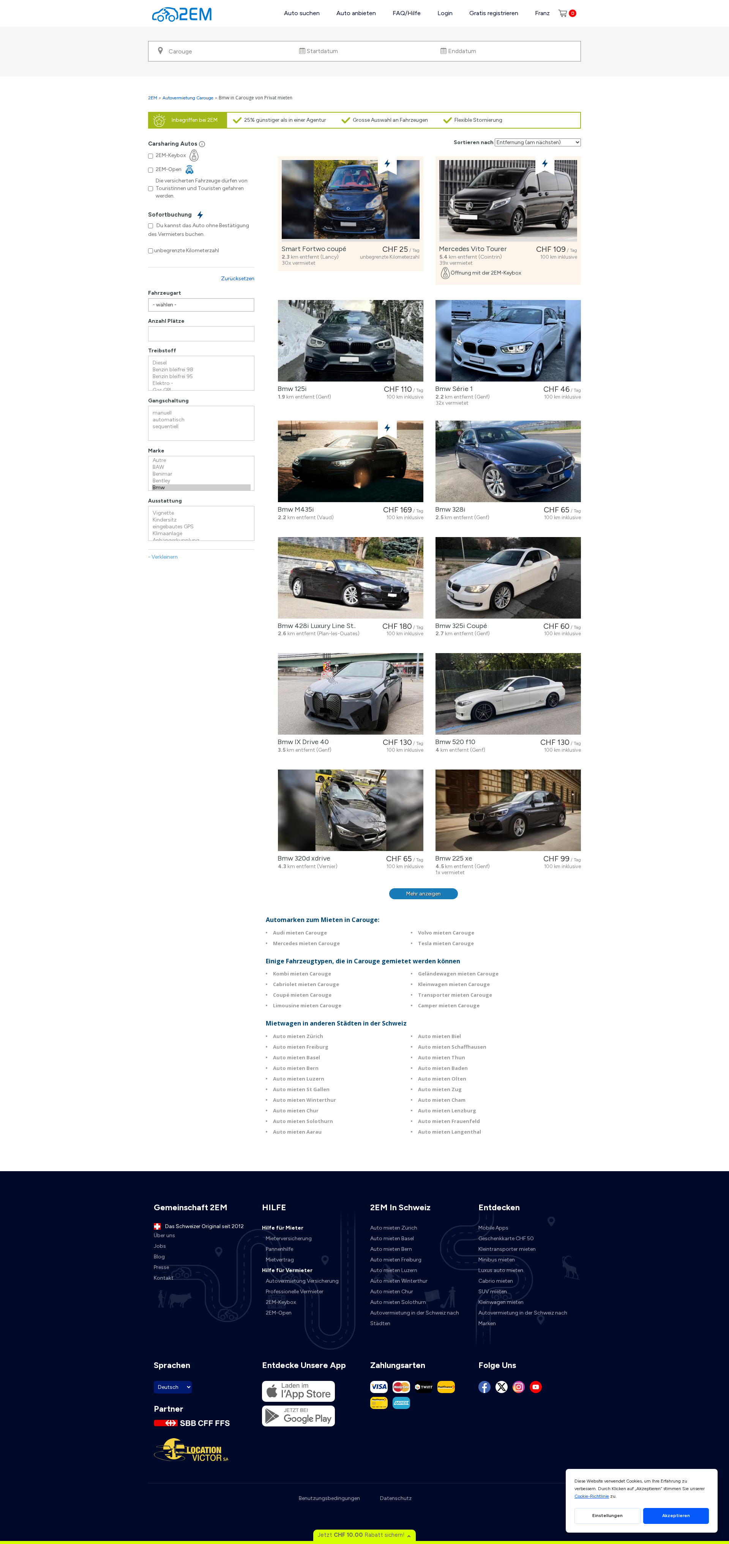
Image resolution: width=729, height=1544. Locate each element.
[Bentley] (201, 480)
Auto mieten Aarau (297, 1131)
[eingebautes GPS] (201, 526)
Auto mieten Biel (439, 1036)
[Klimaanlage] (201, 533)
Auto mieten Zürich (298, 1036)
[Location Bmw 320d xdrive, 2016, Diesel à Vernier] (350, 810)
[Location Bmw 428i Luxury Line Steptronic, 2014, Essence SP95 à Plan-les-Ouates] (350, 578)
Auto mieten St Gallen (301, 1089)
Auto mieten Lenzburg (447, 1110)
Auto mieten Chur (296, 1110)
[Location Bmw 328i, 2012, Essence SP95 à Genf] (508, 461)
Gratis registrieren (493, 13)
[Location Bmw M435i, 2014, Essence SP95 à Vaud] (350, 461)
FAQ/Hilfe (407, 13)
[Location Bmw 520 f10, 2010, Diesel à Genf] (508, 694)
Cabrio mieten (495, 1281)
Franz (542, 13)
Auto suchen (302, 13)
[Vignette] (201, 513)
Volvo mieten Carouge (446, 932)
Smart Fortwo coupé (312, 249)
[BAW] (201, 467)
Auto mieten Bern (296, 1068)
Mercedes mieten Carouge (306, 943)
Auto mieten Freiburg (300, 1046)
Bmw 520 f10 (453, 742)
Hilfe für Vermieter (287, 1270)
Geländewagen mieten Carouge (458, 973)
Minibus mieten (496, 1260)
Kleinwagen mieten (501, 1302)
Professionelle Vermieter (294, 1291)
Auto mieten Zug (440, 1089)
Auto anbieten (356, 13)
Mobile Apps (493, 1228)
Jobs (160, 1246)
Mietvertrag (280, 1260)
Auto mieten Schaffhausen (452, 1046)
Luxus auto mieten (500, 1270)
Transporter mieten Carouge (455, 994)
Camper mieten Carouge (449, 1005)
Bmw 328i (448, 509)
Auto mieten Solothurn (303, 1121)
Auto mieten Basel (296, 1057)
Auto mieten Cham (441, 1099)
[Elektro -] (201, 383)
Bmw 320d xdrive (302, 858)
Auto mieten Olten (442, 1078)
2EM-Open (279, 1313)
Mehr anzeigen (423, 894)
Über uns (164, 1235)
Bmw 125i (291, 389)
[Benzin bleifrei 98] (201, 369)
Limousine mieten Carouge (307, 1005)
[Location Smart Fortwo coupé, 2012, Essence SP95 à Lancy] (351, 201)
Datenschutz (396, 1498)
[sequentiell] (201, 426)
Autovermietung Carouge (188, 98)
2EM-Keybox (281, 1302)
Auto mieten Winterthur (304, 1099)
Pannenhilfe (279, 1249)
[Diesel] (201, 363)
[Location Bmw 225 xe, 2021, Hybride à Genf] (508, 810)
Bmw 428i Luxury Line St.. (315, 626)
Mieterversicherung (289, 1238)
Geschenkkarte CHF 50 (506, 1238)
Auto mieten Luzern (298, 1078)
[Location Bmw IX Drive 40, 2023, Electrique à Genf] (350, 694)
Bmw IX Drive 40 (302, 742)
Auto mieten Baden (443, 1068)
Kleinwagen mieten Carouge (454, 984)
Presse (161, 1267)
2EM (152, 98)
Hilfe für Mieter (282, 1228)
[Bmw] (201, 487)
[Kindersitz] (201, 520)
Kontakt (164, 1278)
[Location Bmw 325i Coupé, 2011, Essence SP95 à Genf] (508, 578)
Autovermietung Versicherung (302, 1281)
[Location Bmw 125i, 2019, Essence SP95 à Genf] (350, 341)
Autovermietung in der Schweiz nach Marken (522, 1318)
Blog (159, 1256)
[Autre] (201, 460)
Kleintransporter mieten (507, 1249)
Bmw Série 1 (452, 389)
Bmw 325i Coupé (459, 626)
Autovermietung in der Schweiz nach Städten (414, 1318)
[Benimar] (201, 474)
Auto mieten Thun (441, 1057)
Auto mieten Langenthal (449, 1131)
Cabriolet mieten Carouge (306, 984)
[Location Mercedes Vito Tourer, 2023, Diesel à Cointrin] (508, 201)
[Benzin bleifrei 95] (201, 376)
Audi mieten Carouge (300, 932)
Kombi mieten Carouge (302, 973)
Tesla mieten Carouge (446, 943)
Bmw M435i (294, 509)
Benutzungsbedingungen (329, 1498)
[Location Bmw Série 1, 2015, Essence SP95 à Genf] (508, 341)
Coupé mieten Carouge (302, 994)
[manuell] (201, 413)
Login (445, 13)
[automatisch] (201, 419)
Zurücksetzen (237, 278)
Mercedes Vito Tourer (471, 249)
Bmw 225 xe (452, 858)
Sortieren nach (474, 142)
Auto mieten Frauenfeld (449, 1121)
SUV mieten (492, 1291)
